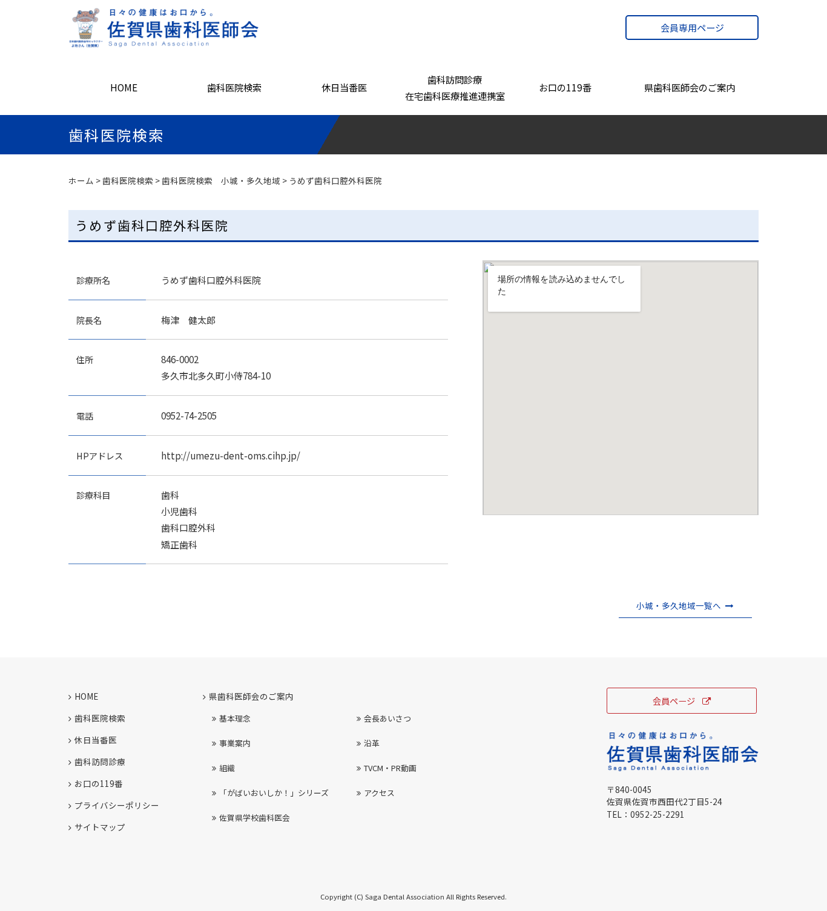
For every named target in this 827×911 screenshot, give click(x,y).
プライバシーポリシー (116, 805)
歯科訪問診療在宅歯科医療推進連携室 (455, 87)
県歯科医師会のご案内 (689, 87)
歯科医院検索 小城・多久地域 (221, 180)
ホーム (81, 180)
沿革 (372, 743)
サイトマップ (99, 827)
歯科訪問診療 (99, 761)
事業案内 (235, 743)
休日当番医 (344, 87)
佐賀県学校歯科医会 (254, 817)
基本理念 (235, 718)
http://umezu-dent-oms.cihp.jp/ (230, 455)
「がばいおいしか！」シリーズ (274, 792)
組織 (227, 768)
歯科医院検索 (234, 87)
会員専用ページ (692, 27)
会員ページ (674, 700)
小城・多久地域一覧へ (678, 605)
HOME (123, 87)
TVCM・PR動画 (390, 768)
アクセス (379, 792)
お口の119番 (565, 87)
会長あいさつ (387, 718)
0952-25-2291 (657, 814)
